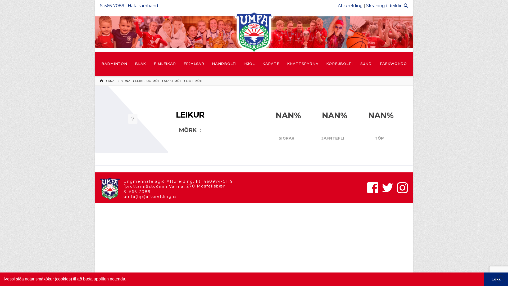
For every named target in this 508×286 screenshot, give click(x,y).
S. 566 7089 (137, 191)
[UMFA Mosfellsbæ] (254, 32)
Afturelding (350, 5)
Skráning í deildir (384, 5)
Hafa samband (143, 5)
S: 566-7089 (112, 5)
